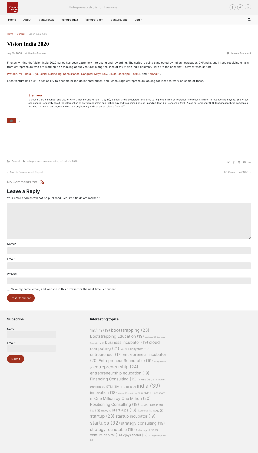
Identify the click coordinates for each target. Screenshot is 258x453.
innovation (103, 392)
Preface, (12, 74)
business (150, 337)
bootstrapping (130, 330)
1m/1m (100, 330)
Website (12, 274)
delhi (123, 349)
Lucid (43, 74)
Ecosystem (139, 349)
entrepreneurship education (119, 373)
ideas (131, 386)
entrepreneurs (34, 161)
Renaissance (71, 74)
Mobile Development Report (26, 172)
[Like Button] (11, 120)
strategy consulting (143, 423)
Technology (143, 430)
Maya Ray (100, 74)
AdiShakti (154, 74)
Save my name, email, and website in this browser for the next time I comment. (63, 289)
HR (122, 387)
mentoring (134, 393)
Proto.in (155, 405)
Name (11, 244)
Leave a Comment (241, 53)
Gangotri (87, 74)
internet (123, 393)
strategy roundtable (112, 429)
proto (144, 405)
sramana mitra (50, 161)
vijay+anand (135, 435)
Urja (35, 74)
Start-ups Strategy (150, 410)
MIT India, (25, 74)
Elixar (112, 74)
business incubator (126, 342)
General (21, 34)
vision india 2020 (68, 161)
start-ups (124, 410)
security (106, 411)
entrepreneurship (115, 366)
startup (102, 416)
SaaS (95, 410)
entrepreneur (106, 354)
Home (10, 34)
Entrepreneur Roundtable (126, 360)
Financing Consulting (113, 379)
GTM (112, 386)
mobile (147, 393)
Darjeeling (55, 74)
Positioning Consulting (114, 404)
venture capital (106, 435)
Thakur (135, 74)
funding (144, 379)
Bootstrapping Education (117, 336)
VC (154, 430)
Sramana (41, 53)
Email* (11, 343)
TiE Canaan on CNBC (236, 172)
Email (11, 259)
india (148, 386)
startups (105, 423)
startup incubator (135, 416)
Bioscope (123, 74)
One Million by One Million (122, 398)
